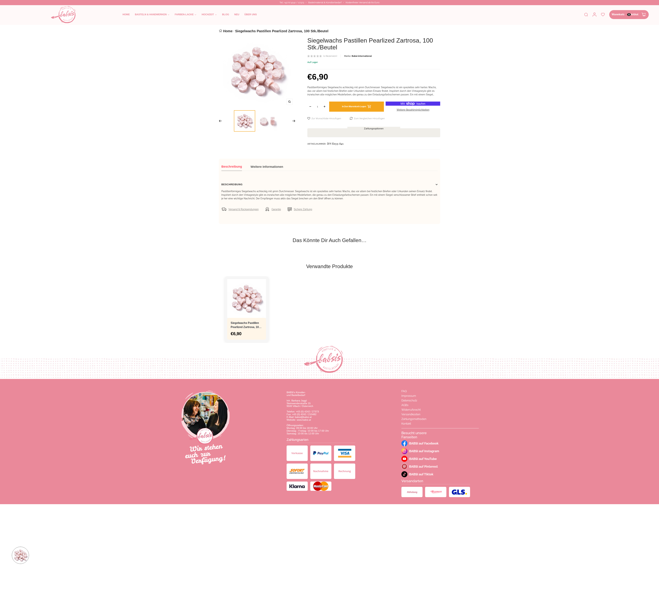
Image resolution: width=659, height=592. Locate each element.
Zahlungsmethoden (413, 419)
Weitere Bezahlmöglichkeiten (413, 109)
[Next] (293, 121)
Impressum (408, 395)
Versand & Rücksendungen (243, 209)
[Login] (594, 15)
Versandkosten (410, 414)
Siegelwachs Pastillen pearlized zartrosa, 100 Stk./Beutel (245, 325)
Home (228, 31)
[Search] (586, 15)
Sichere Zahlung (303, 209)
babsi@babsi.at (303, 417)
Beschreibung (231, 166)
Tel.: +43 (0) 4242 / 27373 (292, 2)
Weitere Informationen (267, 166)
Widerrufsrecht (411, 409)
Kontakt (406, 423)
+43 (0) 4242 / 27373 (307, 411)
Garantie (276, 209)
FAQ (404, 391)
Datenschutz (409, 400)
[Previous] (220, 121)
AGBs (404, 405)
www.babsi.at (304, 419)
